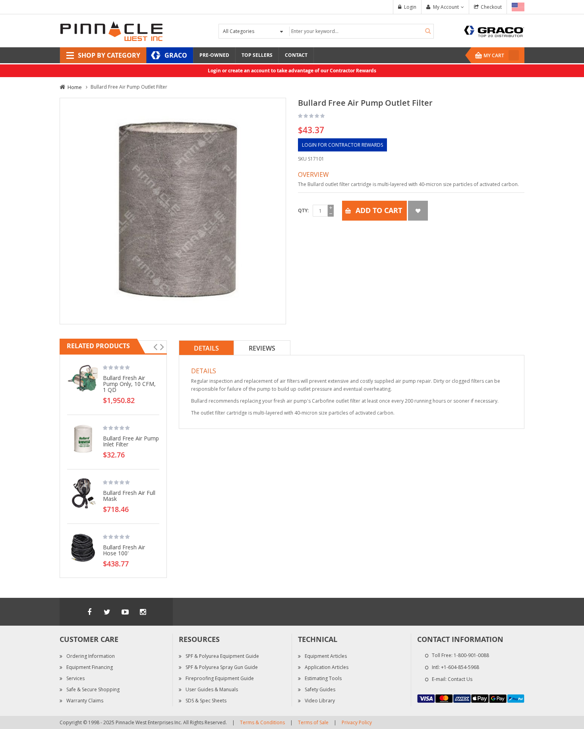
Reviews (262, 348)
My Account (446, 7)
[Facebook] (89, 612)
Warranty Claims (84, 700)
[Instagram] (143, 612)
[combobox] (360, 31)
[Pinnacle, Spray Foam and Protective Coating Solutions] (111, 30)
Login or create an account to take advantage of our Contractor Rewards (292, 70)
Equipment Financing (89, 667)
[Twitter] (107, 612)
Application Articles (326, 667)
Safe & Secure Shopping (93, 689)
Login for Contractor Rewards (342, 145)
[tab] (206, 347)
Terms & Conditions (262, 722)
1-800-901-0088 (471, 655)
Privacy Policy (357, 722)
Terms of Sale (313, 722)
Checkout (491, 7)
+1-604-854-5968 (460, 667)
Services (75, 678)
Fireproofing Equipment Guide (220, 678)
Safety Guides (320, 689)
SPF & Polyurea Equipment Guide (222, 656)
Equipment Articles (326, 656)
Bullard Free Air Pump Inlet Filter (131, 441)
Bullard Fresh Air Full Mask (129, 495)
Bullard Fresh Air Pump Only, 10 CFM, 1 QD (129, 384)
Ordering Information (90, 656)
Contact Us (460, 679)
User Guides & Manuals (212, 689)
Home (75, 87)
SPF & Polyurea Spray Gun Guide (222, 667)
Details (206, 348)
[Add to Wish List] (418, 211)
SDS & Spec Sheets (206, 700)
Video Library (320, 700)
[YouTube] (125, 612)
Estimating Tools (323, 678)
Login (410, 7)
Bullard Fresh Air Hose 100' (124, 550)
